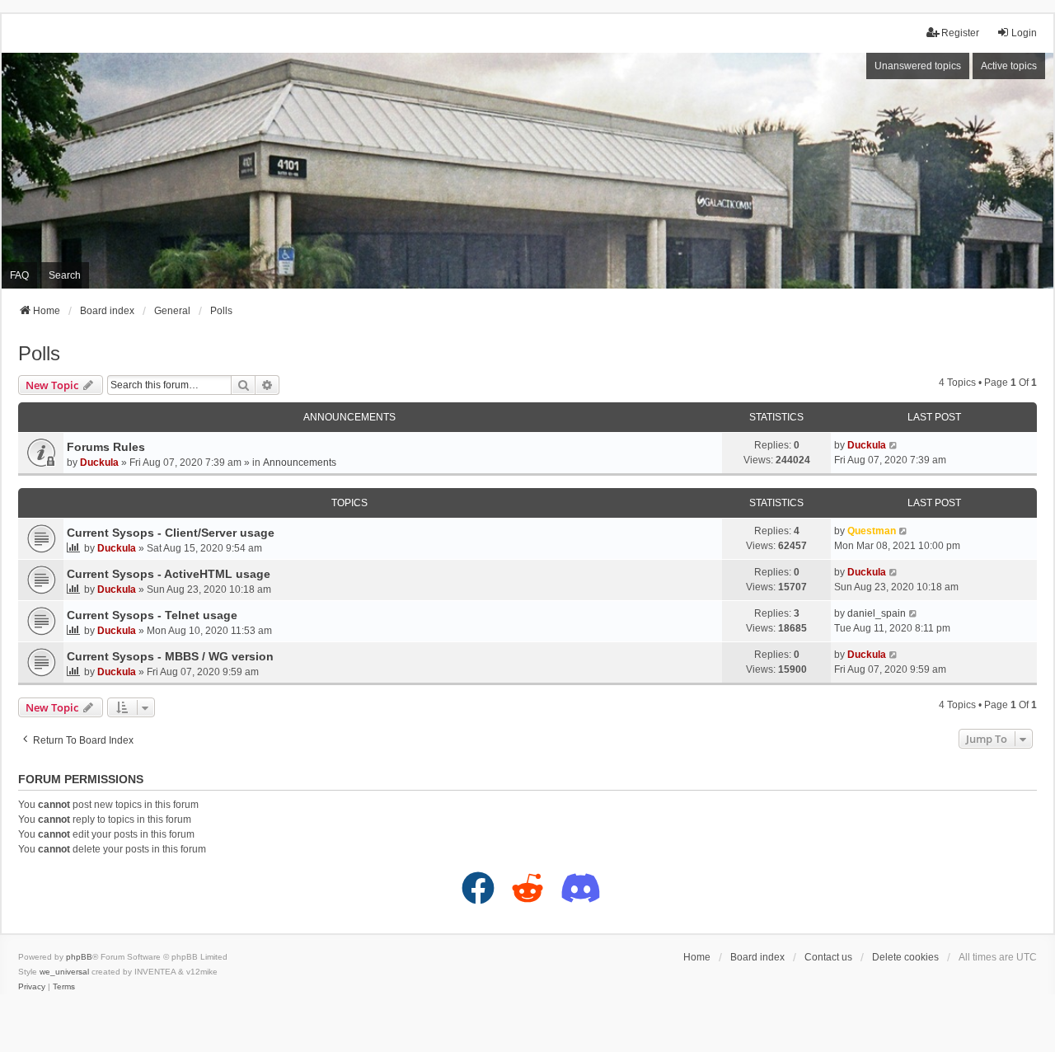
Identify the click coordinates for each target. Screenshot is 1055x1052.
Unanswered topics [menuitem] (917, 66)
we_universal (64, 971)
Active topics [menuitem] (1009, 66)
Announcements (299, 462)
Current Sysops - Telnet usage (152, 615)
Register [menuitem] (960, 33)
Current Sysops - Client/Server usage (170, 532)
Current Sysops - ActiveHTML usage (168, 573)
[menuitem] (31, 986)
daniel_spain (876, 613)
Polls (39, 353)
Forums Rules (106, 446)
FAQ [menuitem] (19, 275)
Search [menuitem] (65, 275)
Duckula (99, 462)
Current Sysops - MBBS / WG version (170, 656)
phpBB (79, 956)
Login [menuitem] (1024, 33)
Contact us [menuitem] (828, 957)
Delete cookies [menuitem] (905, 957)
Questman (871, 531)
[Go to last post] (894, 445)
